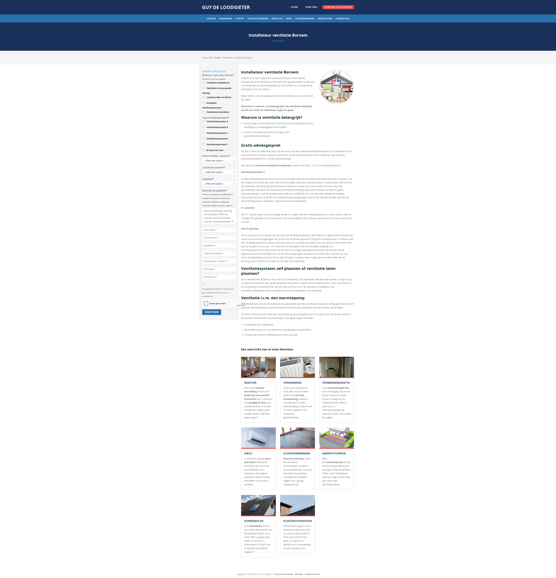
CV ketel (240, 18)
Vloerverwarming (305, 18)
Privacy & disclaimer (283, 574)
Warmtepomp (325, 18)
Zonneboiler (342, 18)
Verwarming (225, 18)
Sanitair (211, 18)
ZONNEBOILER (253, 521)
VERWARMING (292, 382)
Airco (289, 18)
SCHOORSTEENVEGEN (297, 521)
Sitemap (299, 574)
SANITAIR (250, 382)
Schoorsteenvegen (257, 18)
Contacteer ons (312, 574)
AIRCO (248, 453)
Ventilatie (277, 18)
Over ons (311, 7)
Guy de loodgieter (226, 7)
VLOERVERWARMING (296, 453)
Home (294, 7)
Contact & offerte (338, 7)
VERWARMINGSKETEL (336, 382)
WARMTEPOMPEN (334, 453)
